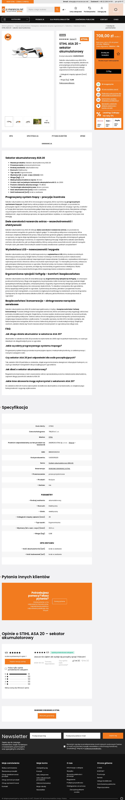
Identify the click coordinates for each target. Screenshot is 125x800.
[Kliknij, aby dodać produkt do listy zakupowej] (118, 53)
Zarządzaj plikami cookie (77, 790)
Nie (85, 661)
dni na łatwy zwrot (110, 89)
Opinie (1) (73, 39)
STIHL (51, 437)
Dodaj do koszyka (105, 53)
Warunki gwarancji (47, 716)
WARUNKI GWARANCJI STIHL (59, 469)
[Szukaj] (57, 9)
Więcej (71, 443)
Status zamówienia (9, 768)
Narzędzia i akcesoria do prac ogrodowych (47, 26)
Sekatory (68, 26)
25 (60, 77)
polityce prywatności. (93, 748)
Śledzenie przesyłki (9, 771)
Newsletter (14, 736)
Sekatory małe (79, 26)
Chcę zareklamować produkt (10, 775)
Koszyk (39, 771)
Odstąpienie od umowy (76, 786)
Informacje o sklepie (75, 768)
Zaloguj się (102, 12)
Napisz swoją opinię (18, 661)
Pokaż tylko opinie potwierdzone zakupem (18, 669)
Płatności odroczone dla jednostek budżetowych (111, 94)
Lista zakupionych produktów (43, 779)
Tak (76, 661)
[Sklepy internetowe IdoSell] (121, 798)
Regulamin (71, 780)
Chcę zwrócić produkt (10, 780)
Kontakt (5, 786)
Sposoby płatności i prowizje (74, 775)
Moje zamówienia (10, 763)
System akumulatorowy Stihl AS (61, 463)
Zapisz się (113, 735)
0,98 (72, 80)
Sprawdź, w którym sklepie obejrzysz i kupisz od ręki (109, 106)
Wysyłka (70, 771)
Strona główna (7, 26)
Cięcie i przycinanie (22, 26)
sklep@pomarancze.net (78, 1)
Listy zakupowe (76, 12)
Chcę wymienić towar (10, 783)
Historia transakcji (43, 783)
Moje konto (42, 763)
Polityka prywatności (75, 783)
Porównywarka (89, 12)
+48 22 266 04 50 (106, 1)
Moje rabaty (41, 786)
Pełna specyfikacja (66, 83)
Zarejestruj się (42, 768)
